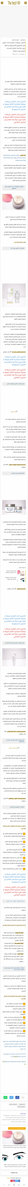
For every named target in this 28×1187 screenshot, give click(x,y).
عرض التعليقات (14, 1172)
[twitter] (16, 1181)
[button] (17, 1097)
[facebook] (19, 1181)
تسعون (8, 1178)
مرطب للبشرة (21, 1106)
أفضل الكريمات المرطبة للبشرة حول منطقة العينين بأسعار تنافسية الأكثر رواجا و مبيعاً (10, 578)
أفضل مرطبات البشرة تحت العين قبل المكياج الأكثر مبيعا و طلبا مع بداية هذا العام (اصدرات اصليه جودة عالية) (11, 571)
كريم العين (23, 40)
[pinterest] (11, 1181)
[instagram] (14, 1181)
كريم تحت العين (15, 40)
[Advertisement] (14, 22)
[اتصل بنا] (9, 1181)
